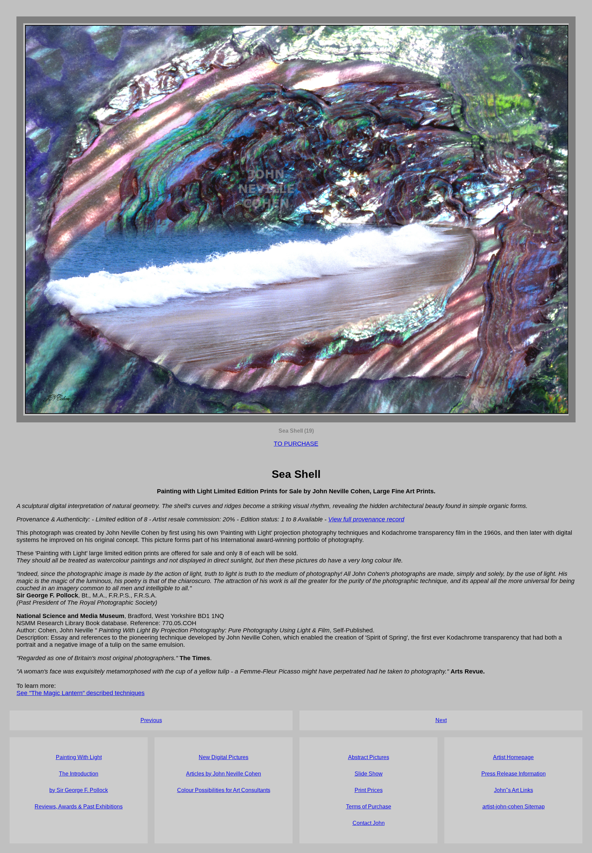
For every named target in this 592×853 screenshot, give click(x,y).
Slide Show (369, 774)
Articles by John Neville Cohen (223, 774)
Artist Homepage (513, 757)
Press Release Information (513, 774)
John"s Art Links (513, 790)
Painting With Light (79, 757)
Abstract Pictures (368, 757)
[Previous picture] (160, 219)
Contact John (369, 823)
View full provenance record (366, 519)
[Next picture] (431, 219)
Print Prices (369, 790)
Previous (151, 720)
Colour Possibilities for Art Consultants (223, 790)
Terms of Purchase (368, 806)
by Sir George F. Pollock (78, 790)
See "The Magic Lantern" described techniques (80, 693)
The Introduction (78, 774)
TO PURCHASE (296, 443)
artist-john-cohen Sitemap (513, 806)
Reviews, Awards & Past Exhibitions (79, 806)
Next (441, 720)
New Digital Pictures (223, 757)
